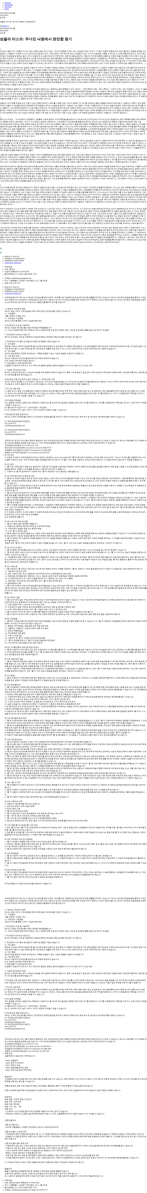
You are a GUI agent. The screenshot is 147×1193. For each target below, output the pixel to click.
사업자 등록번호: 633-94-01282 (17, 272)
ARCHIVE (9, 5)
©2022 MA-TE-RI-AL (13, 263)
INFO (7, 9)
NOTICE (8, 7)
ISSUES (8, 3)
